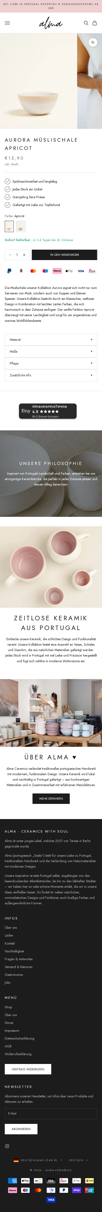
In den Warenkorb (64, 254)
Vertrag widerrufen (28, 1069)
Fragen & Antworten (19, 959)
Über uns (11, 927)
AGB (8, 1046)
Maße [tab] (13, 351)
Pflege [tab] (14, 363)
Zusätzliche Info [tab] (20, 375)
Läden (9, 935)
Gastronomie (14, 974)
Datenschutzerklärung (19, 1038)
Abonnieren (21, 1129)
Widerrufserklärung (18, 1054)
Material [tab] (15, 339)
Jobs (7, 982)
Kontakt (10, 943)
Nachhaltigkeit (14, 951)
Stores (9, 1022)
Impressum (12, 1030)
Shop (8, 1007)
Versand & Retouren (18, 966)
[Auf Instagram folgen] (7, 1146)
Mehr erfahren (51, 798)
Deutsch (76, 1160)
